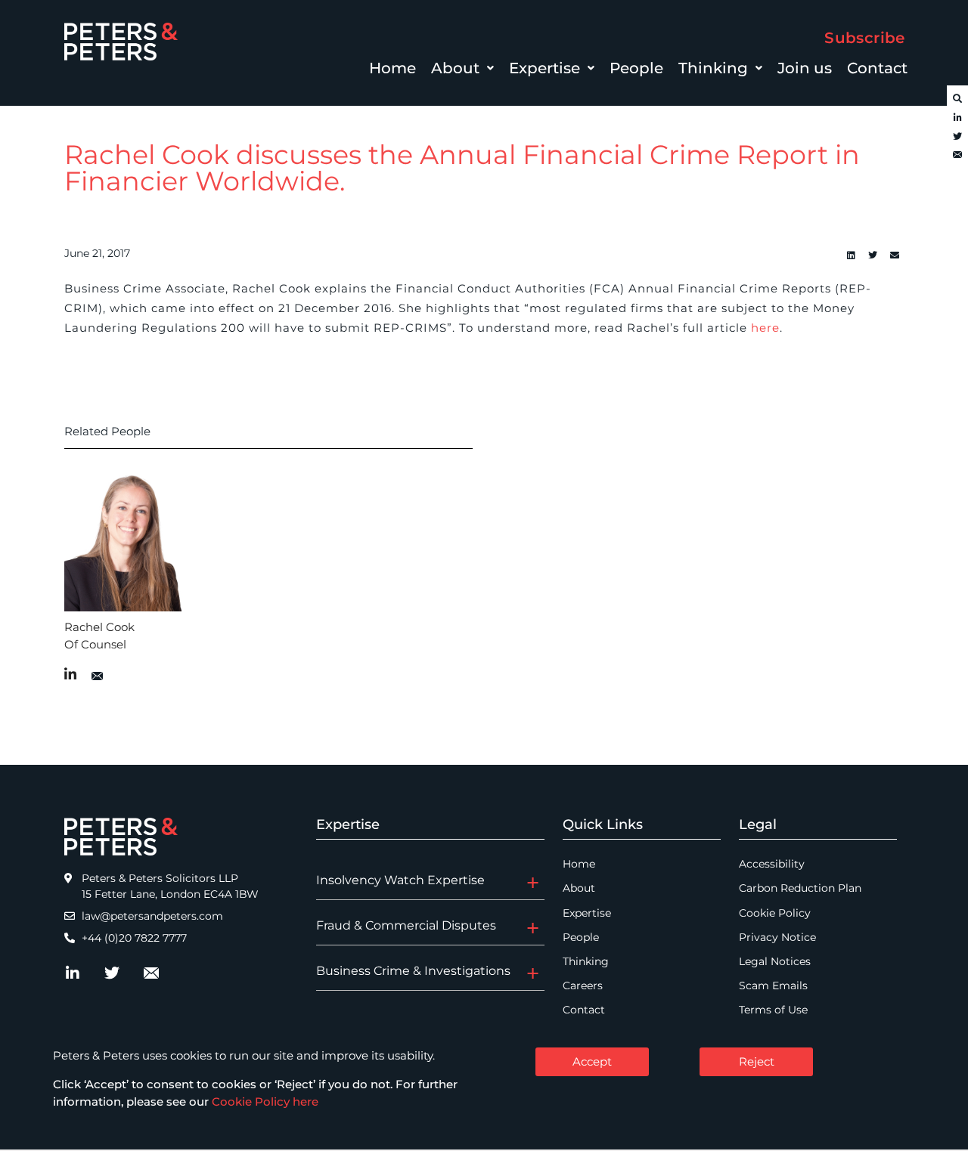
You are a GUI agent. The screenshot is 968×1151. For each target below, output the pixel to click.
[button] (462, 68)
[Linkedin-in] (957, 117)
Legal (758, 824)
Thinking (713, 68)
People (636, 68)
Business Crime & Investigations (413, 971)
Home (392, 68)
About (455, 68)
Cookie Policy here (265, 1101)
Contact (877, 68)
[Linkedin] (851, 255)
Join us (804, 68)
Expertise (544, 68)
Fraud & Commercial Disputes (406, 925)
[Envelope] (957, 155)
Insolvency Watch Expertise (400, 880)
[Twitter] (957, 136)
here (765, 327)
